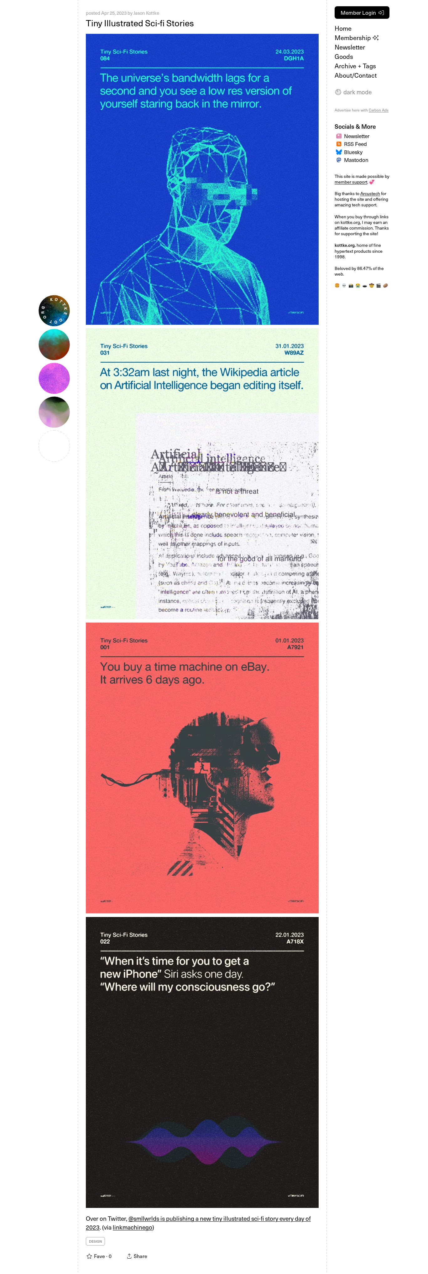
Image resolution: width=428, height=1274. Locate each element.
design (95, 1241)
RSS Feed (355, 144)
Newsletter (350, 47)
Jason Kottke (146, 12)
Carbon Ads (379, 110)
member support (351, 182)
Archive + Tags (355, 65)
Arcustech (370, 193)
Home (343, 28)
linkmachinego (132, 1227)
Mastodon (356, 160)
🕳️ (364, 285)
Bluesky (353, 152)
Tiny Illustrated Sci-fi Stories (140, 22)
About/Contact (356, 75)
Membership (354, 37)
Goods (344, 56)
